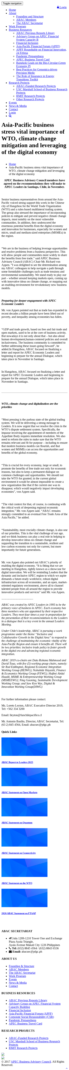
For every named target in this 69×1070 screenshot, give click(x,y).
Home (12, 9)
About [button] (12, 13)
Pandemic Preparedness (30, 56)
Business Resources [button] (20, 29)
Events (13, 102)
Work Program (17, 26)
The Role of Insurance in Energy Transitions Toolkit (35, 78)
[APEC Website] (2, 1054)
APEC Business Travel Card (32, 59)
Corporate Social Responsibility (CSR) (31, 1016)
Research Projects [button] (19, 82)
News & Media (18, 105)
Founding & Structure (21, 966)
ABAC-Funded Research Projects (36, 86)
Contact (13, 109)
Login (63, 7)
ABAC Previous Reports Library (35, 33)
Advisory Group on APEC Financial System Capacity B (37, 38)
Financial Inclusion (27, 43)
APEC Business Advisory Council (31, 1061)
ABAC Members (26, 19)
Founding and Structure (30, 16)
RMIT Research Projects (30, 96)
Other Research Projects (30, 99)
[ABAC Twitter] (2, 1058)
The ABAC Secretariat (29, 23)
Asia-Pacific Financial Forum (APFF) (38, 46)
